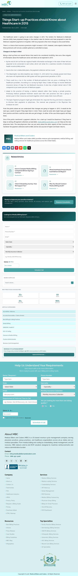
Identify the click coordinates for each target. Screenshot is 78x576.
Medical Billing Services (49, 478)
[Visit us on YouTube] (26, 461)
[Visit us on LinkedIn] (21, 461)
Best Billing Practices (12, 524)
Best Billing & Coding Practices (11, 319)
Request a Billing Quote (13, 503)
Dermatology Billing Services (51, 527)
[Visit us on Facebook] (7, 461)
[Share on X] (29, 148)
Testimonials (10, 487)
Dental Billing (6, 323)
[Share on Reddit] (20, 148)
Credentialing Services (49, 484)
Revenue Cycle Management (11, 343)
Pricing (8, 507)
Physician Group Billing (49, 500)
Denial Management (48, 491)
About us (9, 481)
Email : (20, 454)
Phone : (13, 456)
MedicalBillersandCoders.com (47, 122)
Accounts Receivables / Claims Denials (13, 315)
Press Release (10, 531)
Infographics (10, 543)
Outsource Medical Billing (10, 335)
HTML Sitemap (11, 513)
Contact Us (9, 484)
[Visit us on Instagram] (11, 461)
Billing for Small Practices (50, 503)
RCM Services (46, 494)
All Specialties (46, 547)
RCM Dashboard (47, 510)
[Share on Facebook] (4, 148)
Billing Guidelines (11, 537)
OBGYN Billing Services (49, 531)
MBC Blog (9, 540)
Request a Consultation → (64, 202)
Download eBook (11, 510)
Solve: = (8, 262)
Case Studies (10, 534)
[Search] (72, 282)
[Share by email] (12, 148)
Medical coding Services (49, 481)
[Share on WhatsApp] (25, 148)
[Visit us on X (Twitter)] (16, 461)
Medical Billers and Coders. (38, 574)
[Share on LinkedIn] (8, 148)
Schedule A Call (39, 270)
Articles (9, 11)
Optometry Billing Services (50, 537)
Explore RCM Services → (39, 354)
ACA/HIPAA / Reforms (9, 311)
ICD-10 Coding (7, 331)
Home (4, 11)
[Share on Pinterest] (16, 148)
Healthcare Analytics (12, 494)
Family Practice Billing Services (51, 524)
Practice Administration (9, 339)
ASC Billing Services (48, 540)
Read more (28, 418)
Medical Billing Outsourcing (50, 497)
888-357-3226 (66, 4)
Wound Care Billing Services (50, 543)
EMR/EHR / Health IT (8, 327)
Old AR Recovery (47, 507)
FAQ (7, 491)
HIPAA (8, 497)
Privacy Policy (10, 500)
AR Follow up (46, 487)
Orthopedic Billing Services (50, 534)
